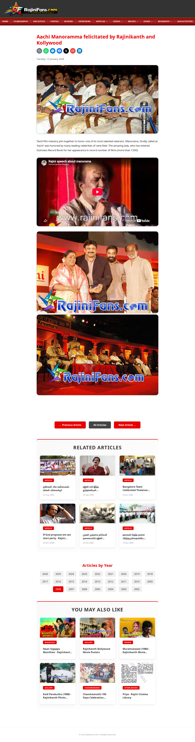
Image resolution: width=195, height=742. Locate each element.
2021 (110, 574)
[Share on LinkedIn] (79, 51)
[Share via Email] (73, 51)
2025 (58, 574)
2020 (123, 574)
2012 (110, 581)
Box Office (39, 21)
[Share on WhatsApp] (46, 51)
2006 (84, 589)
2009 (150, 581)
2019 (137, 574)
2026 (45, 574)
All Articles (99, 425)
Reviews (68, 21)
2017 (45, 581)
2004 (110, 589)
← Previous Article (70, 425)
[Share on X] (66, 51)
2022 (97, 574)
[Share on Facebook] (59, 51)
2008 (58, 589)
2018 (150, 574)
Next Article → (127, 425)
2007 (71, 589)
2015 (71, 581)
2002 (137, 589)
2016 (58, 581)
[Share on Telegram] (52, 51)
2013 (97, 581)
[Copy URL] (39, 51)
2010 (137, 581)
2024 (71, 574)
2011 (123, 581)
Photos (55, 21)
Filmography (21, 21)
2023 (84, 574)
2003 (123, 589)
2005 (97, 589)
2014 (84, 581)
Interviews (84, 21)
